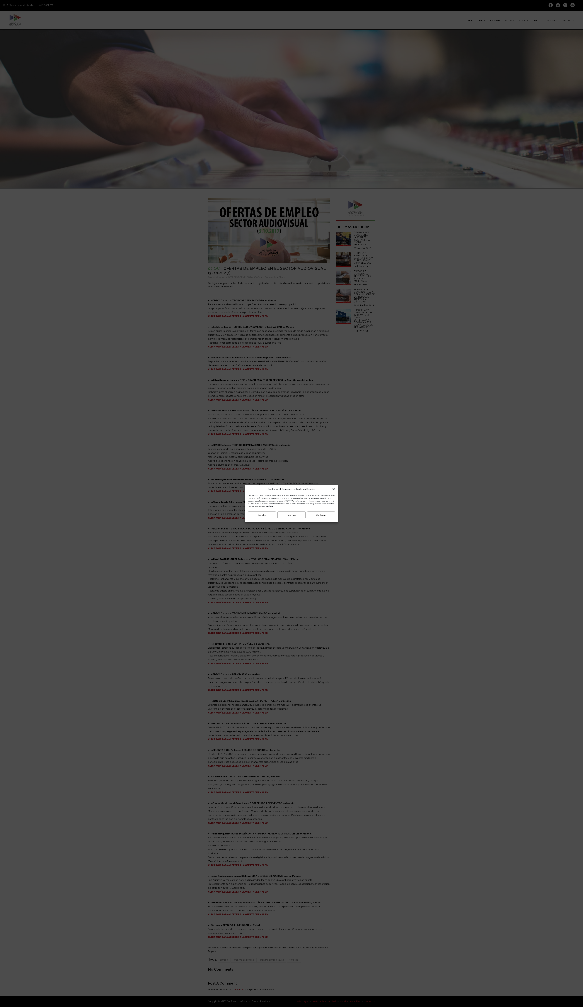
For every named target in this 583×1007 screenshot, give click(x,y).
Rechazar (291, 515)
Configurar (321, 515)
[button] (333, 489)
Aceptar (262, 515)
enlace (270, 506)
